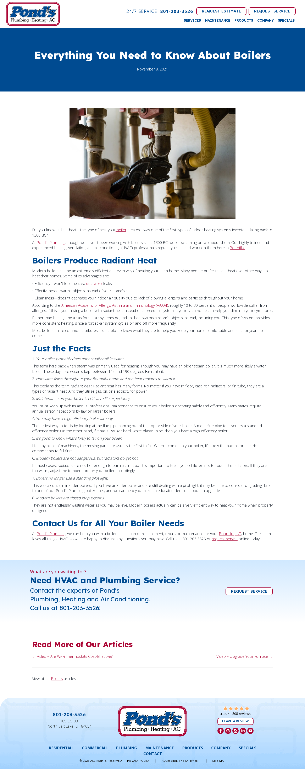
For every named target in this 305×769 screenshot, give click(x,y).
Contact (152, 753)
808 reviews (241, 713)
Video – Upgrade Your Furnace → (244, 656)
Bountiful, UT (230, 533)
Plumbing (126, 748)
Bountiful (237, 247)
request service (225, 538)
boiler (121, 229)
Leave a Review (235, 721)
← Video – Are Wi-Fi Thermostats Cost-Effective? (72, 656)
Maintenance (217, 20)
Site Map (219, 761)
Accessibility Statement (181, 761)
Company (265, 20)
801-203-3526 (176, 11)
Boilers (57, 678)
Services (192, 20)
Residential (61, 748)
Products (243, 20)
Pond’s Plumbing (51, 242)
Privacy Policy (138, 761)
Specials (286, 20)
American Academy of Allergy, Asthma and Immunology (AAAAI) (114, 305)
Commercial (95, 748)
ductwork (94, 283)
